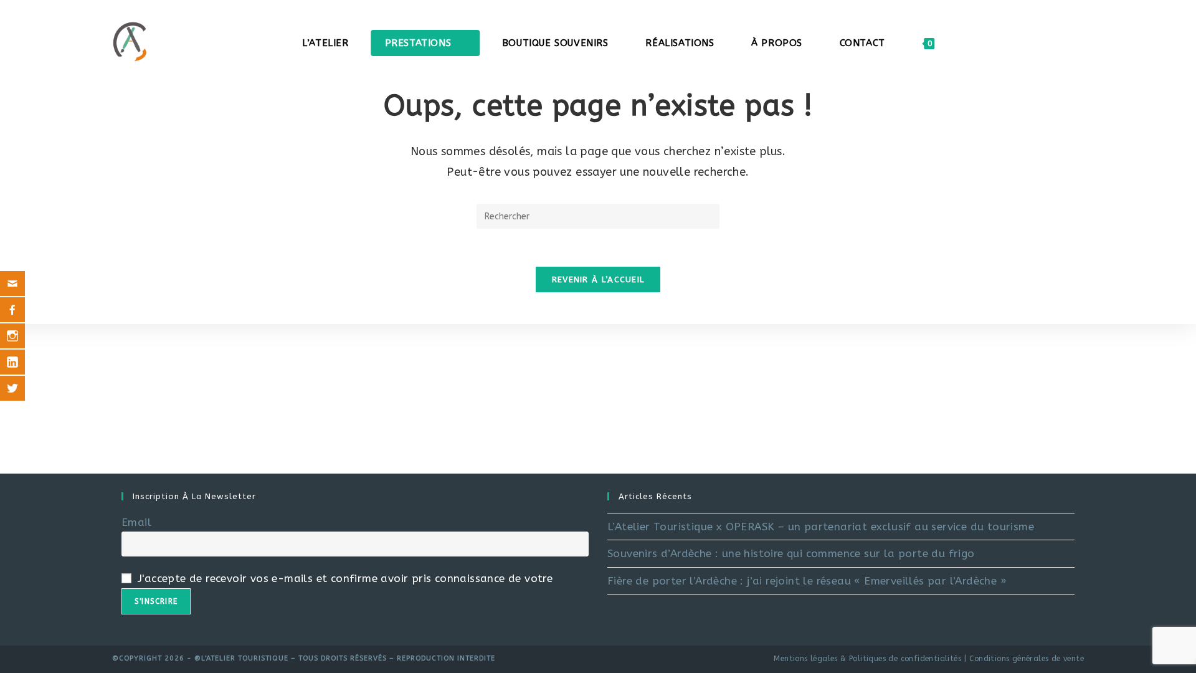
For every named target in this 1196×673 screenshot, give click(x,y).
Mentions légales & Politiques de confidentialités (867, 658)
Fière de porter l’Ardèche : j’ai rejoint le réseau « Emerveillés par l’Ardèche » (807, 581)
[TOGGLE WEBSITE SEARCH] (961, 43)
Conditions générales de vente (1026, 658)
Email (136, 522)
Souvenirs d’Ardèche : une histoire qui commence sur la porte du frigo (791, 553)
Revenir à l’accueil (598, 279)
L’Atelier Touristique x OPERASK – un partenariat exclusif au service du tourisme (820, 526)
